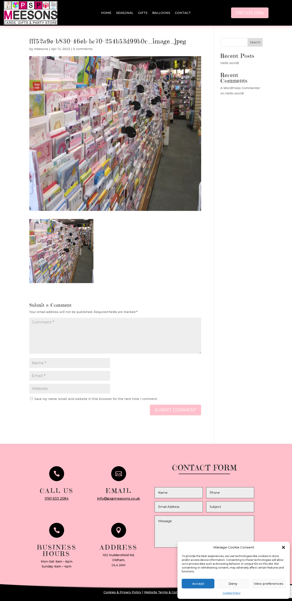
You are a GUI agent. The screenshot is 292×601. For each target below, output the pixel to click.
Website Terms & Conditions (166, 592)
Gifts (142, 13)
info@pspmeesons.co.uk (118, 499)
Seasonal (124, 13)
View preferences (268, 584)
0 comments (83, 49)
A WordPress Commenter (240, 88)
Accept (198, 584)
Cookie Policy (231, 593)
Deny (233, 584)
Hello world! (229, 63)
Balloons (161, 13)
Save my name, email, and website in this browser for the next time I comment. (96, 399)
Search (255, 42)
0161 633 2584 (250, 12)
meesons (41, 49)
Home (106, 13)
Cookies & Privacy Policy (122, 592)
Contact (183, 13)
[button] (283, 547)
